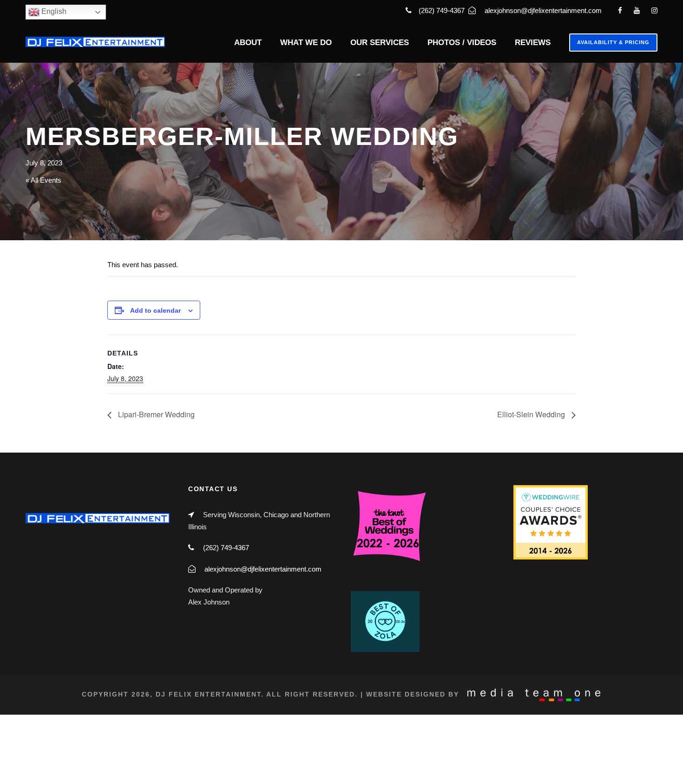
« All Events (43, 180)
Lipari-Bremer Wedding (155, 414)
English (52, 11)
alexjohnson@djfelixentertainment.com (543, 10)
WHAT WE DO (306, 42)
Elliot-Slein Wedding (532, 414)
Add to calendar (155, 310)
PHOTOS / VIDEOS (461, 42)
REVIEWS (533, 42)
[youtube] (637, 10)
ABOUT (248, 42)
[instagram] (654, 10)
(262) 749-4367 (442, 10)
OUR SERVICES (379, 42)
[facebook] (620, 10)
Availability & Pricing (613, 42)
